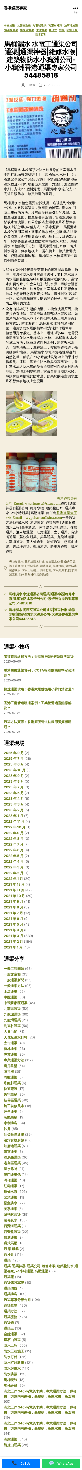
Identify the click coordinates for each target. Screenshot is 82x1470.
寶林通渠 (10, 1049)
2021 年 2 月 (13, 942)
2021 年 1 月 (13, 947)
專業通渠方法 (14, 1060)
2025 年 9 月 (14, 753)
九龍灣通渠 (12, 1020)
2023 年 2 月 (13, 810)
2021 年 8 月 (13, 907)
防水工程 (72, 29)
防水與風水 (60, 570)
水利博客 (10, 1123)
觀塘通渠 (10, 1237)
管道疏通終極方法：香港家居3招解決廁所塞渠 (39, 657)
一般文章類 (12, 974)
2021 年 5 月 (13, 924)
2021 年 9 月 (13, 901)
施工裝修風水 (17, 566)
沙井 (7, 1129)
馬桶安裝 (10, 1380)
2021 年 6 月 (13, 919)
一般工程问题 (14, 969)
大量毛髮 (10, 1031)
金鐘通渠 (10, 1334)
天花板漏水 (16, 561)
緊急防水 (71, 566)
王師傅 (31, 85)
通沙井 (53, 29)
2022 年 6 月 (13, 850)
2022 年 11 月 (14, 821)
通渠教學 (10, 1305)
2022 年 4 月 (13, 861)
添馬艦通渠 (11, 29)
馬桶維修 (10, 1385)
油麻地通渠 (71, 25)
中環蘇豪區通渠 (15, 1003)
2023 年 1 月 (13, 816)
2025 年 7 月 (13, 759)
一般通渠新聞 (14, 980)
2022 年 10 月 (14, 827)
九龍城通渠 (40, 25)
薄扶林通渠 (12, 1214)
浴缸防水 (33, 566)
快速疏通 (10, 1089)
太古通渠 (10, 1043)
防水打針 (41, 34)
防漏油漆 (43, 574)
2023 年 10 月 (15, 770)
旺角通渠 (10, 1112)
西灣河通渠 (12, 1226)
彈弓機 (9, 1072)
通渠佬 (9, 1277)
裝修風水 (14, 570)
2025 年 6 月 (14, 764)
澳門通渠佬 (12, 1174)
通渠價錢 (10, 1288)
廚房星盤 (69, 561)
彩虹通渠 (10, 1077)
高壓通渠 (10, 1439)
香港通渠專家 (15, 8)
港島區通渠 (27, 29)
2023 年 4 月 (14, 799)
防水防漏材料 (27, 574)
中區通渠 (9, 25)
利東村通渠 (55, 25)
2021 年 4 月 (13, 930)
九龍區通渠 (24, 25)
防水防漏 (10, 1374)
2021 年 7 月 (13, 913)
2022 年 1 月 (13, 879)
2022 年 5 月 (13, 856)
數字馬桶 (10, 1094)
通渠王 (9, 1328)
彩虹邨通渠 (12, 1083)
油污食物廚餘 (14, 1140)
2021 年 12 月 (14, 884)
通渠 (62, 29)
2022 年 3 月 (13, 867)
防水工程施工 (30, 570)
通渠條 (9, 1323)
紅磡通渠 (10, 1186)
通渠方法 (10, 1311)
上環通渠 (10, 991)
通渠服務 (10, 1317)
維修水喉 (58, 566)
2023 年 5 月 (14, 793)
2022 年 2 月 (13, 873)
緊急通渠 (10, 1197)
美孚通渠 (10, 1209)
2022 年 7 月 (13, 844)
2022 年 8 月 (13, 839)
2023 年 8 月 (14, 781)
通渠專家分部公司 (17, 1300)
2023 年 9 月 (14, 776)
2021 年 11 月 (14, 890)
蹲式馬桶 (10, 1243)
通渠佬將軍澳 (14, 1283)
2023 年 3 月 (14, 804)
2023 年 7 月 (13, 787)
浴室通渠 (10, 1152)
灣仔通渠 (41, 29)
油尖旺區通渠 (14, 1134)
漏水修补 (45, 566)
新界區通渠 (12, 1100)
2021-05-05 (52, 85)
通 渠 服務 (11, 1249)
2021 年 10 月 (14, 896)
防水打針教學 (14, 1363)
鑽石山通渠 (12, 1340)
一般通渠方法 (14, 986)
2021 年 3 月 (13, 936)
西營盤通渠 (12, 1232)
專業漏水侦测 (54, 561)
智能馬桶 (10, 1117)
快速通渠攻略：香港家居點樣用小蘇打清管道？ (39, 689)
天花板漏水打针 (34, 561)
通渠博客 (10, 1294)
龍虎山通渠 (12, 1445)
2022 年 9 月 (13, 833)
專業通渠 (10, 1054)
